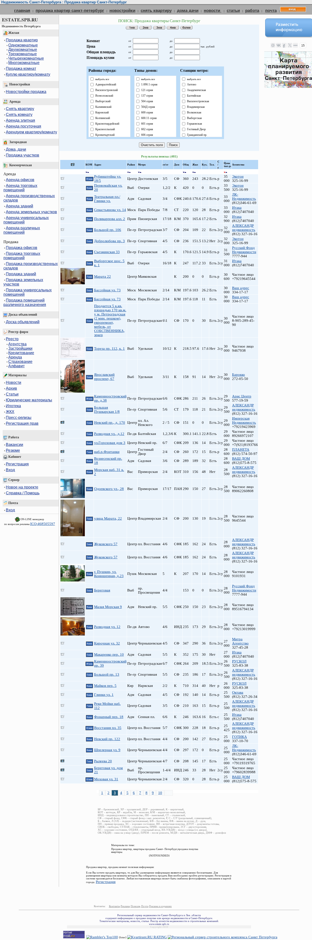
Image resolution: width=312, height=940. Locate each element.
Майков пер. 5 (105, 686)
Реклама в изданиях (160, 906)
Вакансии (14, 444)
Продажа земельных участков (23, 282)
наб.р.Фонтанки (106, 452)
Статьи (12, 394)
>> (169, 793)
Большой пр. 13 (106, 674)
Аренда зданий (19, 206)
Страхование (20, 361)
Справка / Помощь (22, 493)
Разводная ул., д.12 (109, 434)
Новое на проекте (22, 487)
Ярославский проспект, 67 (104, 377)
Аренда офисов (20, 180)
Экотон (238, 176)
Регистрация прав (22, 423)
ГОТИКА (239, 737)
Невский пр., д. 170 (109, 422)
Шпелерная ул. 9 (107, 750)
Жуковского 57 (105, 544)
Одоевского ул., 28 (109, 489)
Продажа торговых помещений (21, 255)
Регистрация (17, 464)
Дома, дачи (16, 149)
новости (212, 10)
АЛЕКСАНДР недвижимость (243, 228)
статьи (233, 10)
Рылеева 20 (103, 761)
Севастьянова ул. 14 (110, 210)
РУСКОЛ (239, 661)
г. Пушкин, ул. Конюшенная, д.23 (109, 574)
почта (271, 10)
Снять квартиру (20, 109)
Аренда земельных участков (31, 212)
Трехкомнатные (22, 54)
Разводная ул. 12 (107, 627)
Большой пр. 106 (107, 230)
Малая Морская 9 (108, 607)
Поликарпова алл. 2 (109, 219)
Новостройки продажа (26, 92)
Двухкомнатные (22, 49)
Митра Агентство (240, 641)
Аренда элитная (20, 120)
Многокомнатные (23, 63)
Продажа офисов (21, 248)
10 (160, 793)
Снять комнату (19, 114)
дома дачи (187, 10)
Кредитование (21, 353)
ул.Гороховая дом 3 (109, 443)
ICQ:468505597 (42, 524)
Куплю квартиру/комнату (28, 74)
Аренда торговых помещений (20, 188)
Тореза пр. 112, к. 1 (109, 348)
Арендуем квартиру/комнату (31, 132)
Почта (144, 906)
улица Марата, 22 (108, 518)
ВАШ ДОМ (241, 459)
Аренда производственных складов (29, 198)
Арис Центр (241, 396)
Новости (13, 382)
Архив (11, 388)
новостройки (122, 10)
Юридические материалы (29, 400)
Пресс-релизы (18, 417)
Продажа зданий (21, 274)
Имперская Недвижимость (244, 420)
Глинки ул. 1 (104, 695)
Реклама (125, 906)
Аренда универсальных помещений (26, 220)
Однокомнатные (23, 45)
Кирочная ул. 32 (107, 643)
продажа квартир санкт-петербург (70, 10)
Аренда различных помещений (21, 230)
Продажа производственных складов (30, 266)
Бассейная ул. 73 (107, 290)
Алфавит (16, 366)
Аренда (15, 357)
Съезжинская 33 (107, 252)
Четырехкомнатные (26, 58)
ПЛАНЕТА (240, 450)
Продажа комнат (21, 68)
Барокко (238, 375)
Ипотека (13, 406)
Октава (237, 692)
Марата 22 (102, 276)
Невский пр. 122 (107, 739)
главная (22, 10)
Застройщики (20, 348)
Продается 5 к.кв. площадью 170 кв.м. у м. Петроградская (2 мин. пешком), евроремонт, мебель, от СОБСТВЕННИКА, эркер (110, 320)
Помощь (135, 906)
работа (252, 10)
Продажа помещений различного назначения (24, 302)
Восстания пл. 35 (107, 728)
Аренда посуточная (23, 126)
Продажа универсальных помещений (27, 292)
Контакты (114, 906)
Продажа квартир (22, 40)
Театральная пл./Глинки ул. (107, 199)
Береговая (102, 590)
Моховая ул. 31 (106, 779)
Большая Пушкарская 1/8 (107, 409)
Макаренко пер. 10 (109, 654)
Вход (10, 470)
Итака (237, 208)
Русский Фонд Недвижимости (244, 250)
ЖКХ (10, 412)
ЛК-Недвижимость (244, 197)
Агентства (17, 344)
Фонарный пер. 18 (108, 717)
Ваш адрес (240, 288)
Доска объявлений (22, 322)
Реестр (12, 339)
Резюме (13, 450)
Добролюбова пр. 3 (109, 241)
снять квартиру (156, 10)
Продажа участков (22, 155)
